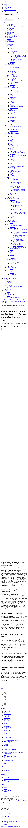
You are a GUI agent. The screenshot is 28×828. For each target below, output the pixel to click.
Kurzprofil (12, 105)
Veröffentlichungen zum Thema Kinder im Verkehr (17, 81)
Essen (8, 125)
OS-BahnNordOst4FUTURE (20, 212)
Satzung (14, 90)
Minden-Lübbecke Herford (13, 198)
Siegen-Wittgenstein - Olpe (13, 267)
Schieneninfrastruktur (15, 171)
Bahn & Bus (9, 25)
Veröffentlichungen (14, 141)
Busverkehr (12, 204)
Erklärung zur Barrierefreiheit (10, 821)
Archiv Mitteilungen (17, 151)
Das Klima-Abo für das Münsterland (18, 241)
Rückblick (15, 181)
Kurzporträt (15, 179)
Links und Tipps (13, 193)
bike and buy (13, 274)
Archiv (14, 168)
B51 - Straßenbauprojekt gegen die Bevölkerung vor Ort (20, 233)
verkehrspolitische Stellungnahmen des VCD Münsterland (18, 248)
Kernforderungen (17, 182)
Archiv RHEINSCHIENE (19, 189)
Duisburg (9, 104)
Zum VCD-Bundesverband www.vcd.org (10, 826)
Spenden (9, 282)
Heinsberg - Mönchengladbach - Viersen (16, 145)
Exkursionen (13, 167)
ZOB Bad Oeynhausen (18, 205)
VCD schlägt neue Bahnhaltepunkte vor (17, 244)
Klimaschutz (9, 30)
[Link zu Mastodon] (5, 698)
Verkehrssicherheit (11, 44)
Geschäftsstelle (13, 51)
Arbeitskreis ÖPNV (14, 91)
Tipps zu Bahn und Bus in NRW (14, 286)
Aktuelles (12, 150)
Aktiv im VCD (7, 7)
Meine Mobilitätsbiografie (19, 59)
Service (11, 118)
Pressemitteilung (5, 683)
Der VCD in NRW (8, 45)
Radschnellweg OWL (18, 202)
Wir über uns (13, 78)
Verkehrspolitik (10, 43)
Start (2, 300)
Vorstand (12, 49)
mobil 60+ (15, 58)
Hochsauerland (10, 160)
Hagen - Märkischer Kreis (13, 133)
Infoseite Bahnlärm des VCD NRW (18, 26)
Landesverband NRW (12, 47)
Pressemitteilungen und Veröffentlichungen (15, 66)
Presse (5, 4)
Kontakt (5, 6)
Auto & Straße (10, 24)
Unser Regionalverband (15, 112)
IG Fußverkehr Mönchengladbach (18, 155)
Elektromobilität (10, 28)
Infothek (6, 283)
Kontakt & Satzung (14, 131)
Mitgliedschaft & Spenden (16, 252)
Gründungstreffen (14, 108)
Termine (5, 8)
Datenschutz (12, 62)
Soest (8, 270)
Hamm (8, 143)
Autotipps (12, 214)
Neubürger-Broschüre (18, 246)
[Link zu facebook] (5, 701)
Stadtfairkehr (13, 97)
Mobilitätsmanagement (12, 36)
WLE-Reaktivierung (17, 239)
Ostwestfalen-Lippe (11, 259)
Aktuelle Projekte (14, 129)
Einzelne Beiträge (17, 187)
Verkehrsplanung (11, 41)
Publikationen (10, 285)
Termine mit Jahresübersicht (16, 106)
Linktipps (12, 139)
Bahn (11, 208)
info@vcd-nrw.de (5, 816)
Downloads (9, 289)
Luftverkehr (9, 33)
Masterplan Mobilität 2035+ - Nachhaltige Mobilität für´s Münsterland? (19, 236)
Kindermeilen (13, 263)
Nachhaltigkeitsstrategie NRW (20, 56)
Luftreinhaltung (10, 32)
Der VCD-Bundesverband (10, 10)
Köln (8, 177)
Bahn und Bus (13, 117)
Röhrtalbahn (12, 164)
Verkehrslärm (10, 40)
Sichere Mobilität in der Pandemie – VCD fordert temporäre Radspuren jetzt (14, 300)
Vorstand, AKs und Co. (15, 183)
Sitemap (5, 824)
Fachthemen (12, 52)
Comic (11, 93)
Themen (5, 22)
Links (8, 288)
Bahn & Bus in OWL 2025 (19, 213)
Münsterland (9, 224)
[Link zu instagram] (5, 705)
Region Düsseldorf (11, 110)
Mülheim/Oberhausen (12, 221)
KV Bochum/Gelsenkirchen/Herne (15, 76)
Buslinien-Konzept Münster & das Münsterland (20, 230)
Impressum (12, 85)
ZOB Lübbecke (16, 206)
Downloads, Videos (14, 262)
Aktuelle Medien (13, 60)
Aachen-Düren (10, 64)
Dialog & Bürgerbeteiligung (19, 55)
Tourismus (9, 39)
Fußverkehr (9, 29)
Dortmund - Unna (11, 95)
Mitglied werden (10, 279)
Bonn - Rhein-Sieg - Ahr (12, 87)
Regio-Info (12, 154)
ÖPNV (14, 53)
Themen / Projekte (14, 228)
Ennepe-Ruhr (10, 122)
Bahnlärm (12, 63)
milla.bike (15, 201)
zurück (2, 688)
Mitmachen (9, 281)
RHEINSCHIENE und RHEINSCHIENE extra (15, 185)
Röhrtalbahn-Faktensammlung (17, 166)
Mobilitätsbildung (11, 35)
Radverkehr (9, 37)
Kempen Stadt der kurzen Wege (17, 152)
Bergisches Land (10, 75)
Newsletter (12, 79)
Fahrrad (11, 170)
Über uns (12, 48)
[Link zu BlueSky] (5, 694)
